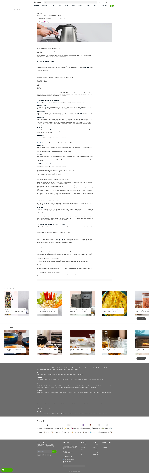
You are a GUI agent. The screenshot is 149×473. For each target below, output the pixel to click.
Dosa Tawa (50, 379)
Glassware (109, 392)
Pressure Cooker (40, 379)
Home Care (59, 369)
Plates (94, 385)
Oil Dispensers (39, 413)
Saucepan (71, 379)
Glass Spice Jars (73, 413)
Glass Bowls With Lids (48, 385)
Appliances (36, 5)
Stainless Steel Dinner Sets (91, 387)
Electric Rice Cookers (97, 367)
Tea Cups (38, 392)
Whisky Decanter (95, 392)
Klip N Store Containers (89, 413)
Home (5, 9)
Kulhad (49, 394)
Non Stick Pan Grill (56, 379)
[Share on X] (46, 21)
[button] (36, 5)
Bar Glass (90, 392)
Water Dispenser (73, 374)
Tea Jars (78, 413)
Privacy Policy (95, 452)
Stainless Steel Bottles (51, 374)
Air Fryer (74, 367)
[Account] (113, 2)
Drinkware (66, 5)
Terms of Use (95, 454)
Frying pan (45, 379)
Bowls (42, 385)
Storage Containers (46, 413)
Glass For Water (44, 392)
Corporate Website (85, 444)
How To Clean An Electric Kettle (17, 9)
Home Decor (96, 5)
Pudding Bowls (83, 385)
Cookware (88, 5)
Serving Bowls (39, 408)
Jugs (100, 392)
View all (141, 318)
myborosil (72, 471)
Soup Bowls (54, 387)
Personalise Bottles (59, 374)
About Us (83, 447)
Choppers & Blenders (89, 367)
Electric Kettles (54, 369)
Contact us (65, 442)
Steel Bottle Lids (80, 374)
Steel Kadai (94, 379)
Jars (68, 413)
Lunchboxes (80, 5)
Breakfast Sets (89, 385)
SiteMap (82, 454)
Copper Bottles (66, 374)
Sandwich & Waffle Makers (107, 367)
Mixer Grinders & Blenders (46, 369)
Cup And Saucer (80, 392)
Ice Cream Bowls (65, 385)
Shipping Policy (95, 447)
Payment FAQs (95, 444)
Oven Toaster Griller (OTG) (49, 367)
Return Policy (95, 449)
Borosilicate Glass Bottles (41, 374)
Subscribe (54, 451)
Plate (51, 387)
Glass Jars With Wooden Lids (62, 413)
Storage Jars (104, 413)
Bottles (73, 5)
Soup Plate (110, 385)
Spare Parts (104, 5)
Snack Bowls (47, 387)
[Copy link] (48, 22)
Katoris (106, 385)
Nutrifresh (71, 367)
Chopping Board (100, 379)
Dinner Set (39, 385)
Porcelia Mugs (69, 392)
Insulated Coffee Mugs (51, 392)
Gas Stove (39, 369)
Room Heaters (75, 369)
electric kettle (86, 67)
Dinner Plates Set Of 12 (57, 385)
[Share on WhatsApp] (42, 22)
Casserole (44, 408)
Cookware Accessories (64, 379)
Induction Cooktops (80, 367)
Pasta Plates (70, 385)
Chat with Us (104, 444)
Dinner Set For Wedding (69, 387)
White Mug (74, 392)
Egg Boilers (66, 367)
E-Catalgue (83, 449)
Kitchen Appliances (40, 367)
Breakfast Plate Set (40, 387)
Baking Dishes (49, 408)
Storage (59, 5)
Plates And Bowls (77, 385)
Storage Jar (82, 413)
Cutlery (58, 387)
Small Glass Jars (53, 413)
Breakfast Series (83, 387)
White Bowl (63, 387)
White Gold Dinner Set (100, 385)
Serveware (52, 5)
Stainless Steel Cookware (86, 379)
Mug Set (64, 392)
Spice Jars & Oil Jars (97, 413)
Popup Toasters (58, 367)
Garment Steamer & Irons (67, 369)
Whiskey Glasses (59, 392)
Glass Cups (86, 392)
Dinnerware (44, 5)
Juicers (62, 367)
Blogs (9, 9)
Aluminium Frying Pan (77, 379)
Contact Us (104, 447)
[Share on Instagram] (44, 22)
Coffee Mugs (104, 392)
